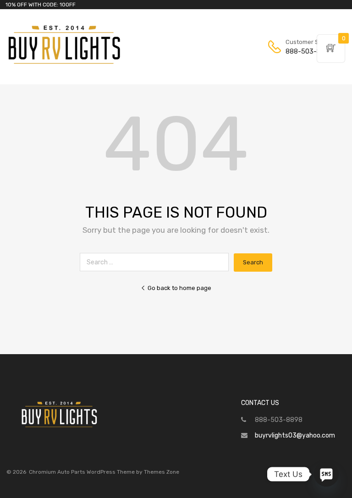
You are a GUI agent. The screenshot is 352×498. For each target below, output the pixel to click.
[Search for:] (157, 262)
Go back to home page (179, 288)
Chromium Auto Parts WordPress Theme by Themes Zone (104, 472)
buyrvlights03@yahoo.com (295, 435)
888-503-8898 (308, 51)
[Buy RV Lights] (64, 64)
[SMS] (326, 474)
